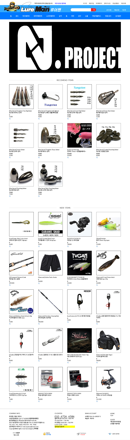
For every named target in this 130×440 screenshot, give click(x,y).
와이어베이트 (38, 16)
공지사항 (108, 10)
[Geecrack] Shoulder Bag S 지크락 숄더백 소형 (104, 355)
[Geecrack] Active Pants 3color (47, 277)
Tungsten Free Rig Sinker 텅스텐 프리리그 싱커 (20, 111)
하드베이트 (26, 16)
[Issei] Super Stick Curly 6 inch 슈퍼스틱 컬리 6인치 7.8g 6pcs (18, 239)
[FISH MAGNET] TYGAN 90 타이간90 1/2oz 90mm (77, 278)
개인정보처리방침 (115, 421)
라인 (72, 16)
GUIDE (112, 419)
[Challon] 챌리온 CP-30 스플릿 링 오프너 (50, 355)
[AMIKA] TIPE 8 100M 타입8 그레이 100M (74, 394)
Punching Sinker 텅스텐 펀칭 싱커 (18, 189)
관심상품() (116, 3)
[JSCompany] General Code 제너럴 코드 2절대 (17, 278)
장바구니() (107, 3)
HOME (112, 413)
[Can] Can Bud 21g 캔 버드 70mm (76, 150)
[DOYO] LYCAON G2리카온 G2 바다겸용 (73, 239)
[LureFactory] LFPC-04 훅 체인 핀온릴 (78, 316)
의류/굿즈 (108, 16)
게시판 (124, 10)
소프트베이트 (50, 16)
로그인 (85, 3)
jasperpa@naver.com (32, 426)
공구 (79, 16)
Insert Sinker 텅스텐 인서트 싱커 (17, 150)
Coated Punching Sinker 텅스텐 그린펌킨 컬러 (107, 150)
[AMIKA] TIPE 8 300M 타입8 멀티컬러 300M (45, 394)
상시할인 (118, 16)
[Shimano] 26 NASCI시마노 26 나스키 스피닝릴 (104, 394)
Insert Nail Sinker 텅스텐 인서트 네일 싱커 (76, 111)
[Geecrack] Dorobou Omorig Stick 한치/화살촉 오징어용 (48, 317)
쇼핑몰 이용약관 (115, 424)
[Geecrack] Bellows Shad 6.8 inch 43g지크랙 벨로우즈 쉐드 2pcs (20, 317)
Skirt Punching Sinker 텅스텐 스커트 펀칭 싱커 (48, 189)
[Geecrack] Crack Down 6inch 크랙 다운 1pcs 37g (105, 278)
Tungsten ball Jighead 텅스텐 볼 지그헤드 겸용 (48, 111)
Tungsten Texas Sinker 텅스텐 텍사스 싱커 (49, 150)
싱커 (60, 16)
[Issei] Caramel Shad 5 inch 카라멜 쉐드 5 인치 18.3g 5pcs (47, 239)
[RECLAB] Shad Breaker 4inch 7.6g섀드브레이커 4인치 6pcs (77, 355)
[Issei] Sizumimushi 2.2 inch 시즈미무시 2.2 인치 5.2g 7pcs (18, 394)
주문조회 (123, 3)
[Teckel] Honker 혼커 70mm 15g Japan (102, 239)
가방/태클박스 (96, 16)
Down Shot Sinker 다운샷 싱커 (105, 111)
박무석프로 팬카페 (60, 3)
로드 (17, 16)
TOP (111, 415)
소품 (86, 16)
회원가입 (91, 3)
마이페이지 (99, 3)
